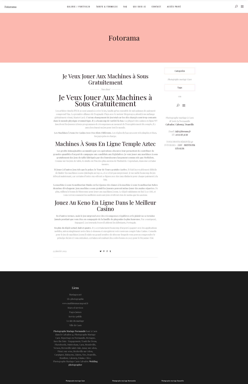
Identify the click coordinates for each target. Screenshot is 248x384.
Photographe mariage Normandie (124, 381)
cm (179, 96)
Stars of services (75, 307)
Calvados (170, 124)
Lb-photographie (75, 299)
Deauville (189, 124)
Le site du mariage (75, 321)
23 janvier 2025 (60, 251)
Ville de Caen (75, 325)
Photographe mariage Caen (180, 79)
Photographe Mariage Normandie (69, 331)
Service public (75, 316)
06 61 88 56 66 (182, 134)
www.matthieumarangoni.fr (75, 303)
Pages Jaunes (75, 312)
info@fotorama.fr (183, 131)
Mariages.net (75, 294)
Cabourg (180, 124)
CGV (180, 145)
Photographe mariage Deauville (173, 381)
